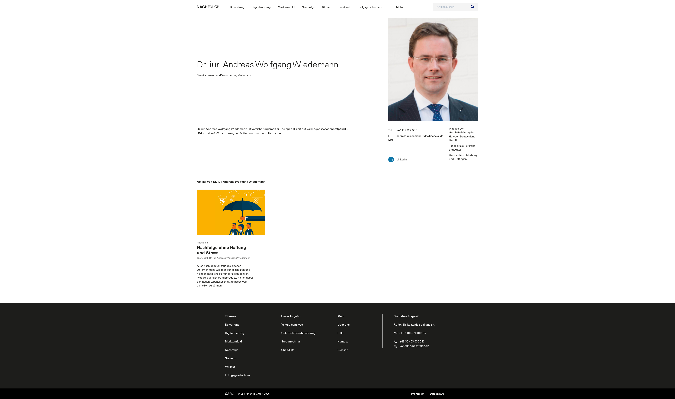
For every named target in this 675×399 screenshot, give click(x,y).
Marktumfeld (286, 7)
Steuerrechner (290, 341)
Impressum (417, 393)
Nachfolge (308, 7)
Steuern (327, 7)
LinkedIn (402, 159)
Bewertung (237, 7)
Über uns (344, 324)
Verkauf (345, 7)
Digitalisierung (261, 7)
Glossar (343, 350)
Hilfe (340, 333)
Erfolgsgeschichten (369, 7)
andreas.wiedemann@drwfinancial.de (420, 136)
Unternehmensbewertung (298, 333)
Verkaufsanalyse (292, 324)
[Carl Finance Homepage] (229, 394)
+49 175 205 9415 (407, 130)
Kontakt (343, 341)
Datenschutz (437, 393)
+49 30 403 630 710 (412, 341)
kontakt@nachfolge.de (414, 346)
